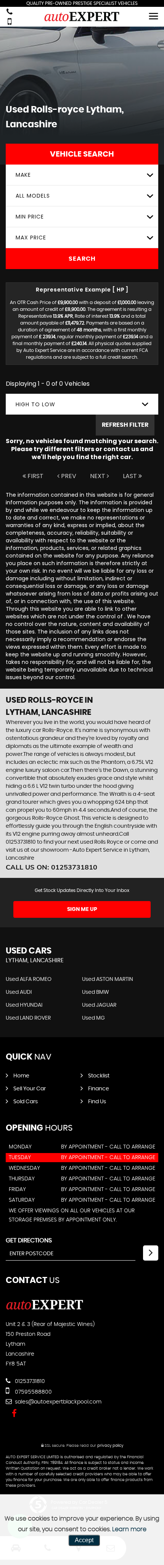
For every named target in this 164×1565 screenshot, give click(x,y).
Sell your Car (29, 1088)
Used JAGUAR (99, 1005)
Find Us (97, 1101)
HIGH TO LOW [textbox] (35, 404)
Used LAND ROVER (28, 1018)
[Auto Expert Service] (45, 1309)
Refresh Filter (125, 425)
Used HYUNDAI (24, 1005)
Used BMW (95, 992)
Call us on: (51, 867)
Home (21, 1076)
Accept (84, 1540)
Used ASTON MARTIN (107, 979)
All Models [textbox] (33, 196)
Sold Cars (25, 1101)
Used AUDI (19, 992)
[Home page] (82, 16)
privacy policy (110, 1446)
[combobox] (82, 175)
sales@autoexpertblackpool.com (57, 1402)
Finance (98, 1088)
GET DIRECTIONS (29, 1240)
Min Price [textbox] (30, 216)
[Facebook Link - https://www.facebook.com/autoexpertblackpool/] (14, 1413)
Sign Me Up (82, 909)
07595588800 (32, 1392)
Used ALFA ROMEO (28, 979)
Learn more (129, 1529)
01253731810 (29, 1381)
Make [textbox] (23, 175)
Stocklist (98, 1076)
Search (82, 259)
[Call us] (9, 12)
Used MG (93, 1018)
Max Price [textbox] (31, 237)
